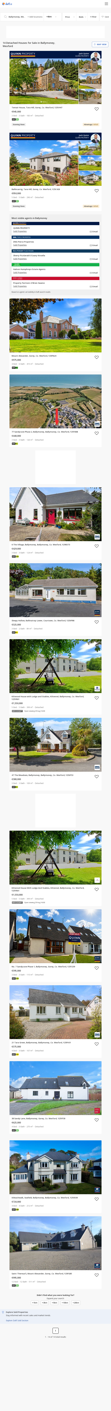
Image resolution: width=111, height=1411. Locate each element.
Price (67, 17)
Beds (81, 17)
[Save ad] (96, 109)
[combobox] (30, 16)
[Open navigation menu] (106, 3)
